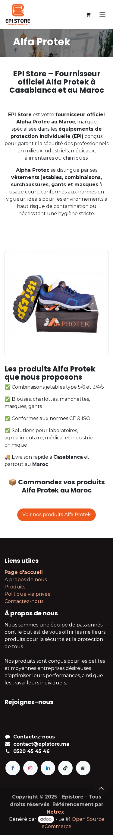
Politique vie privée (28, 594)
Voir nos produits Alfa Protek (56, 515)
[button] (101, 788)
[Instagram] (30, 768)
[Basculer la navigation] (102, 14)
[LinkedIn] (48, 768)
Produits (15, 587)
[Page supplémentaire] (83, 768)
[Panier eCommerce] (88, 14)
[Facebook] (12, 768)
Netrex (55, 812)
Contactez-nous (24, 601)
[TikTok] (65, 768)
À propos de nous (26, 579)
